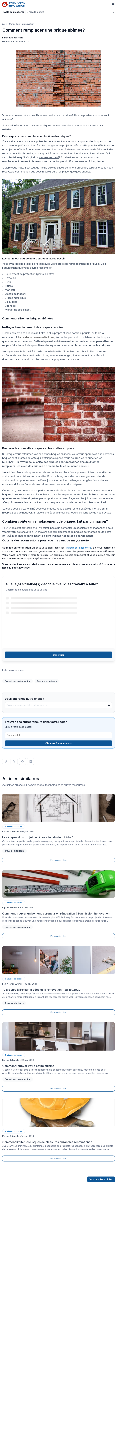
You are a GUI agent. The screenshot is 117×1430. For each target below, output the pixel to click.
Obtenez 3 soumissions (58, 743)
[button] (113, 4)
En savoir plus (58, 860)
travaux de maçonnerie (78, 547)
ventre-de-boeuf (49, 157)
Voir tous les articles (101, 1179)
